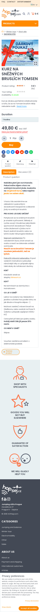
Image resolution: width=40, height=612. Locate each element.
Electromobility (8, 535)
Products (9, 23)
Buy (11, 144)
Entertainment (24, 2)
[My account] (28, 13)
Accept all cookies (29, 608)
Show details (6, 607)
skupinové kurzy (14, 191)
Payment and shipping (12, 562)
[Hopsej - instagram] (8, 500)
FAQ (3, 2)
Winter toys (7, 531)
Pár (15, 138)
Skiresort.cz (16, 277)
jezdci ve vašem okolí (14, 193)
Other (4, 540)
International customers (12, 566)
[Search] (24, 13)
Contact (11, 2)
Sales (4, 544)
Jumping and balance (12, 527)
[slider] (21, 86)
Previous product (9, 352)
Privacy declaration (32, 601)
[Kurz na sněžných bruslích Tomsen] (20, 53)
